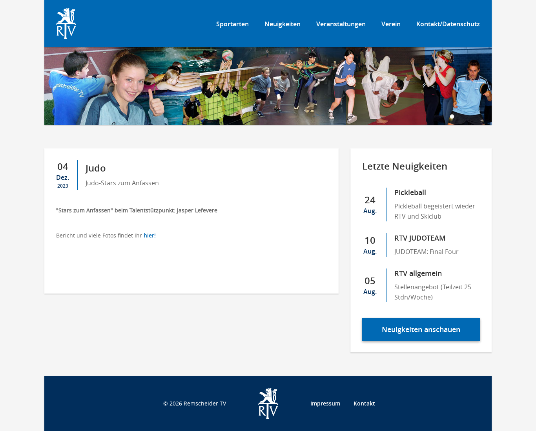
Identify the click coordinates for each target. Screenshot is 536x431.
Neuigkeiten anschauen (421, 329)
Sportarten (232, 24)
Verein (391, 24)
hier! (150, 235)
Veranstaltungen (341, 24)
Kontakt (364, 403)
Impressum (325, 403)
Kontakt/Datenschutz (448, 24)
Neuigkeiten (282, 24)
